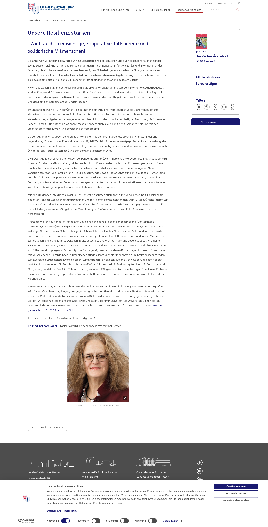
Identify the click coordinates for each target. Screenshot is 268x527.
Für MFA (139, 9)
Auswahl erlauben (236, 493)
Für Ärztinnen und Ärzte (115, 9)
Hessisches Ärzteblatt (189, 9)
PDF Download (208, 121)
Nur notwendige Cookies (236, 500)
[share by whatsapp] (207, 107)
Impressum (70, 510)
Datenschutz (54, 510)
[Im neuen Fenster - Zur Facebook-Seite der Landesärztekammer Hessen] (199, 462)
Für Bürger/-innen (160, 9)
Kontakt (222, 3)
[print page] (232, 107)
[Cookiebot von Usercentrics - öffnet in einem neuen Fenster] (26, 521)
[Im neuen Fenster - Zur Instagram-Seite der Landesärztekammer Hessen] (199, 471)
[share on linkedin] (198, 107)
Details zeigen (170, 521)
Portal (234, 3)
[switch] (96, 520)
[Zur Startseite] (51, 8)
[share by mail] (224, 107)
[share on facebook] (215, 107)
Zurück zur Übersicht (50, 427)
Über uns (208, 3)
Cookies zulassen (236, 486)
